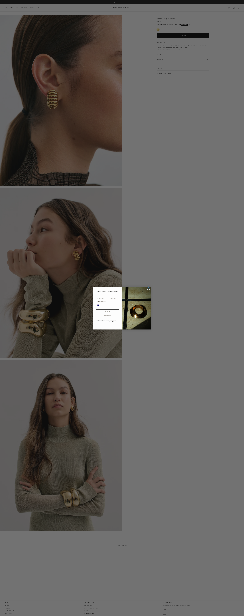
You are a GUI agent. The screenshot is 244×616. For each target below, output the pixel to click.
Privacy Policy (115, 321)
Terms (97, 322)
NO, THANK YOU (107, 315)
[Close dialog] (148, 289)
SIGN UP (107, 311)
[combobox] (98, 305)
